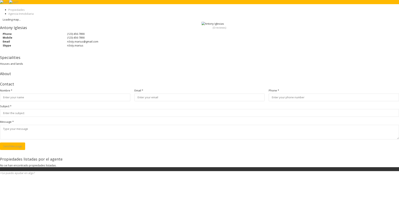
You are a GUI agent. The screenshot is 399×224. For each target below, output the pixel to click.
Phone (274, 90)
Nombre (6, 90)
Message (7, 122)
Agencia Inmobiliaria (21, 14)
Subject (5, 106)
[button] (17, 173)
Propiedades (16, 10)
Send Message (12, 146)
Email (138, 90)
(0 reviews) (219, 27)
